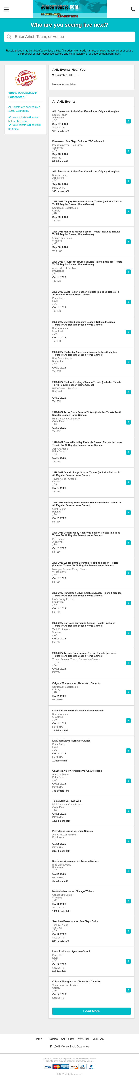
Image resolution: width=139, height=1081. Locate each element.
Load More (91, 1011)
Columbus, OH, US (66, 75)
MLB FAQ (98, 1038)
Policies (53, 1038)
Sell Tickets (68, 1038)
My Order (83, 1038)
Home (38, 1038)
